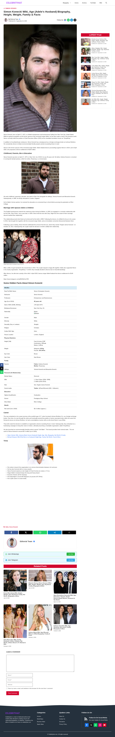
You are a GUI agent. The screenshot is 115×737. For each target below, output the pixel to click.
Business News (41, 721)
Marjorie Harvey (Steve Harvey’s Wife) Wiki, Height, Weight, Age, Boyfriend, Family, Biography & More (40, 584)
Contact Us (62, 719)
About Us (61, 716)
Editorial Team (14, 19)
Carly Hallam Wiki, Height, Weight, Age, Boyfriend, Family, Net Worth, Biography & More (101, 67)
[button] (106, 2)
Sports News (40, 724)
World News (40, 719)
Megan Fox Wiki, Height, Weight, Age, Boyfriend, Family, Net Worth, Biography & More (100, 83)
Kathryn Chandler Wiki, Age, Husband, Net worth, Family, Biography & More (62, 627)
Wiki (100, 3)
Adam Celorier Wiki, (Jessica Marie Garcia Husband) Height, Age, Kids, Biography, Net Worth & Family (36, 435)
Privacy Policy (63, 724)
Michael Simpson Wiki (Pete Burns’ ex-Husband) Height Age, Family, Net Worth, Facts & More (34, 437)
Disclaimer (62, 721)
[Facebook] (1, 365)
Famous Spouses (10, 8)
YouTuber (93, 3)
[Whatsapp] (1, 372)
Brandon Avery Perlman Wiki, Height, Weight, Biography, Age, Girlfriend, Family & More (100, 40)
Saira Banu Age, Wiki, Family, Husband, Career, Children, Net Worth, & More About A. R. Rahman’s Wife (15, 642)
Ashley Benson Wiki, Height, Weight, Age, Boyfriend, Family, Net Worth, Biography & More (100, 75)
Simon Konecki (13, 527)
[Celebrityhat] (14, 2)
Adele (7, 527)
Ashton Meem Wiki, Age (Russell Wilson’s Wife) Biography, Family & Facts (39, 634)
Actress (84, 3)
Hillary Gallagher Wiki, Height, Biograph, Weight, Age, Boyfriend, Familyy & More (100, 50)
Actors (77, 3)
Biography (66, 3)
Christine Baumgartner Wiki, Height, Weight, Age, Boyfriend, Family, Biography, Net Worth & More (100, 92)
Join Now (70, 554)
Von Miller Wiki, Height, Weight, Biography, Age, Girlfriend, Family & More (100, 101)
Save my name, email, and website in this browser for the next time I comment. (30, 688)
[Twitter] (1, 368)
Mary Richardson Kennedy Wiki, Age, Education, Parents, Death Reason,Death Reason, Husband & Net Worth (65, 597)
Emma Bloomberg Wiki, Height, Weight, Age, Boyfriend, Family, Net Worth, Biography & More (14, 594)
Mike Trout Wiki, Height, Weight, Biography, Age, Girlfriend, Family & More (100, 59)
